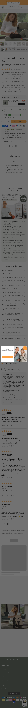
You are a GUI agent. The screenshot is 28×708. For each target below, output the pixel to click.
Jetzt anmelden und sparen (7, 357)
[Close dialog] (26, 346)
